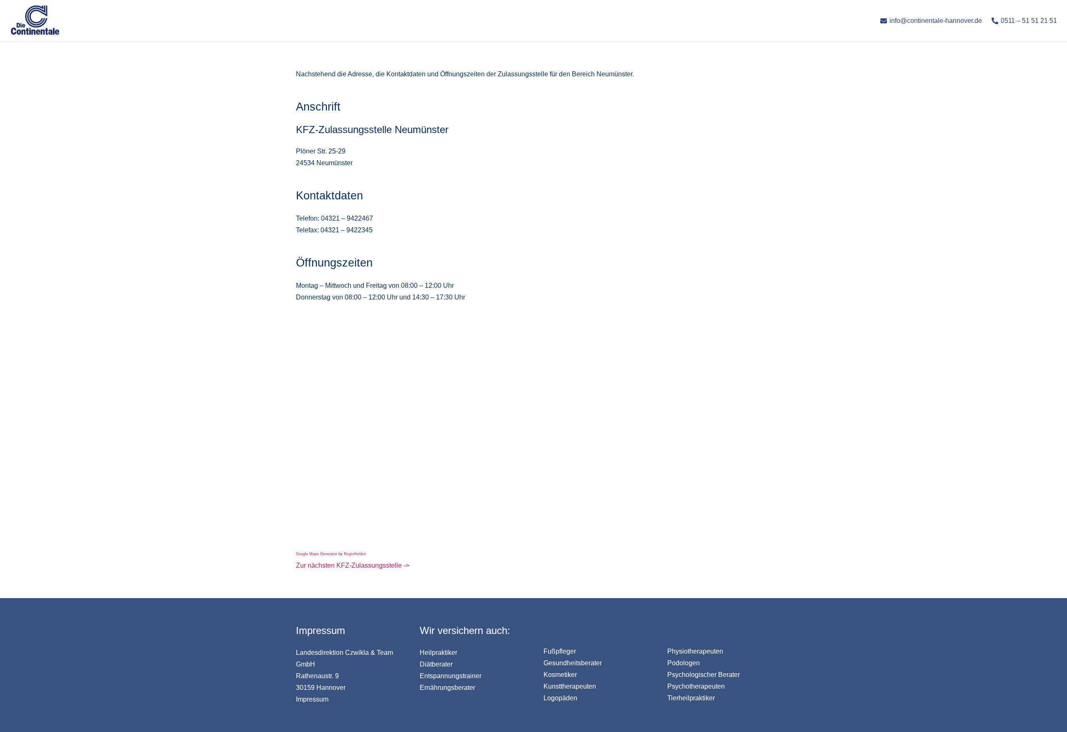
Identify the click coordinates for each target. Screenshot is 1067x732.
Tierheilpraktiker (691, 698)
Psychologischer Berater (703, 674)
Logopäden (560, 698)
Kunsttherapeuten (570, 686)
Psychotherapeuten (696, 686)
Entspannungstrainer (450, 675)
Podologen (683, 663)
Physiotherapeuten (695, 651)
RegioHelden (355, 554)
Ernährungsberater (447, 687)
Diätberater (436, 664)
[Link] (35, 21)
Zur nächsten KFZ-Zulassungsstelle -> (352, 565)
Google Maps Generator (316, 554)
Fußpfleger (560, 651)
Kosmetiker (560, 674)
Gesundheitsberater (573, 663)
